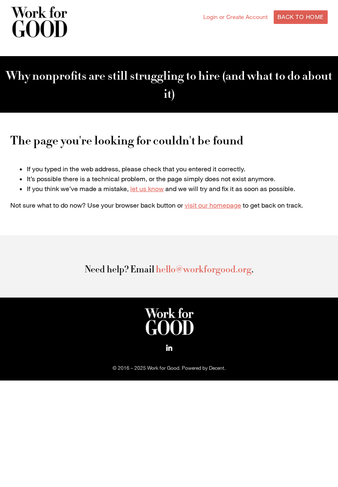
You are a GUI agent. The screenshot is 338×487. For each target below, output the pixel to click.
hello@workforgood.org (203, 269)
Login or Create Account (235, 16)
